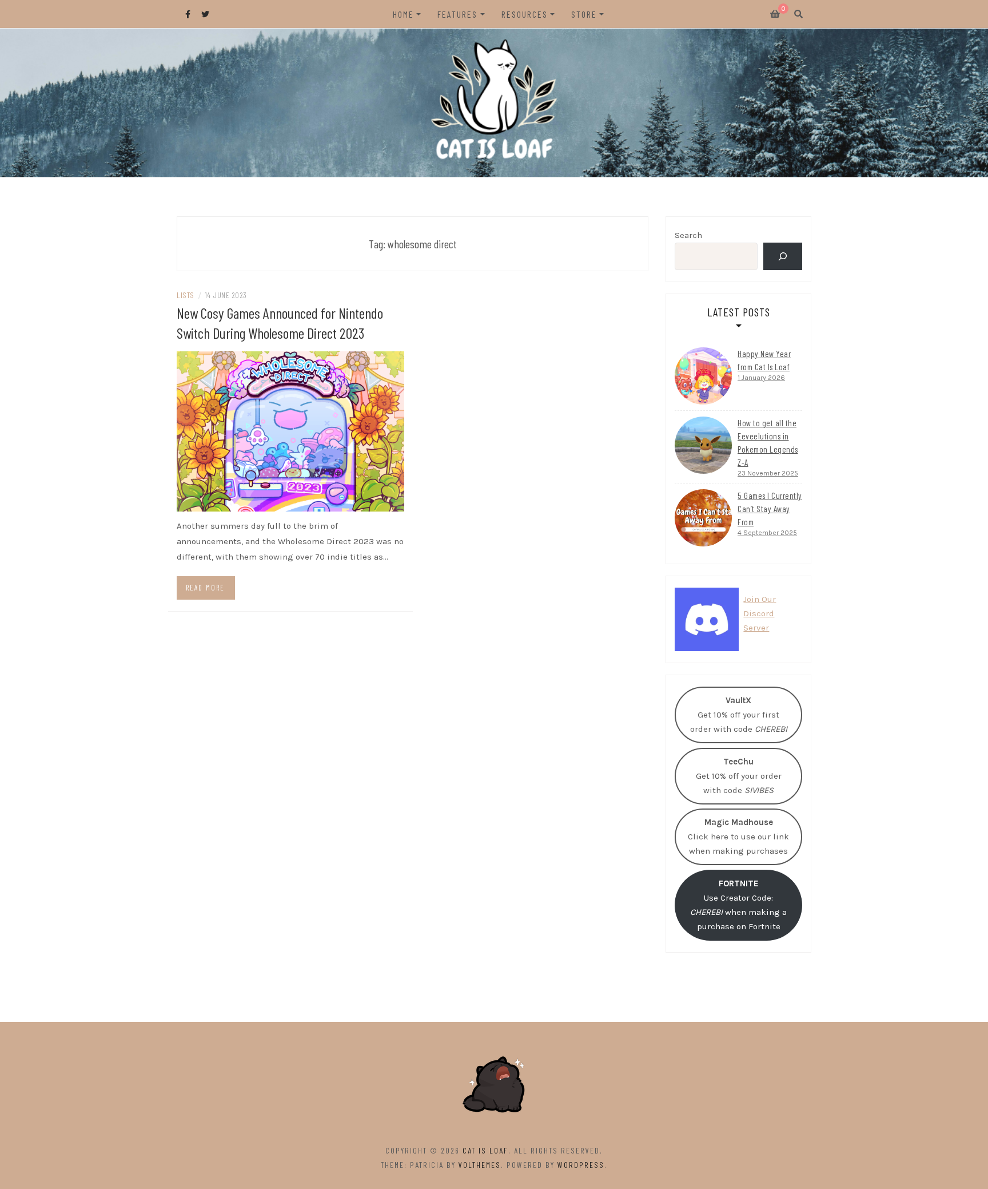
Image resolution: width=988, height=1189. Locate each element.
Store (584, 14)
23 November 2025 (768, 473)
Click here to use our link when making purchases (738, 836)
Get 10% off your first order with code (738, 714)
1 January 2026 (761, 378)
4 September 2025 (767, 533)
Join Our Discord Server (759, 613)
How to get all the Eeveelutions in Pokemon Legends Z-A (768, 442)
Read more (205, 587)
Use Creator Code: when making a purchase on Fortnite (738, 905)
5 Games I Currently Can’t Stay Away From (770, 508)
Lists (185, 295)
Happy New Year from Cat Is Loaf (764, 360)
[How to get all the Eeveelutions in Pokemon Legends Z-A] (703, 445)
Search (688, 235)
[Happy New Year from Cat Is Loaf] (703, 376)
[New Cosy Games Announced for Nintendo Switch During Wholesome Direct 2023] (290, 430)
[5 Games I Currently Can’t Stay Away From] (703, 517)
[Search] (782, 256)
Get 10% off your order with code (739, 775)
